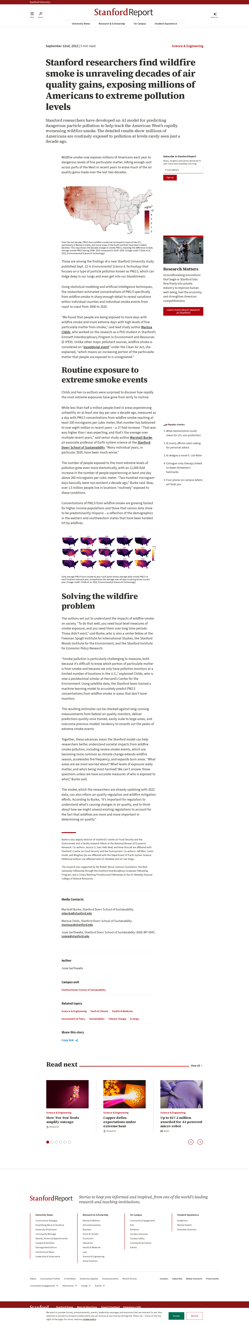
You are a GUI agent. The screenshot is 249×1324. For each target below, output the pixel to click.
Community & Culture (140, 1243)
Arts (132, 1225)
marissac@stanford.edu (77, 925)
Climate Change (117, 1019)
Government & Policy (73, 1019)
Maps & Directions (87, 1307)
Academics (182, 1220)
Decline (194, 1316)
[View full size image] (109, 212)
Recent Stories (129, 1278)
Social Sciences (90, 1261)
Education (88, 1243)
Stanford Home (64, 1307)
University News (81, 24)
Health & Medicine (122, 1011)
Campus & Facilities (44, 1243)
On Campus (140, 24)
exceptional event (96, 347)
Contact (164, 1278)
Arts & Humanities (92, 1225)
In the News (70, 1278)
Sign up (170, 177)
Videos (33, 1278)
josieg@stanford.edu (75, 936)
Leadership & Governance (47, 1256)
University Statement (46, 1229)
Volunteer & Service (186, 1229)
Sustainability (97, 1019)
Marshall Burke (141, 437)
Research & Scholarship (112, 24)
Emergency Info (132, 1307)
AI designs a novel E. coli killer (184, 455)
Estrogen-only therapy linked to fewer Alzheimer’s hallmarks (184, 467)
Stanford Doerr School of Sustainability (84, 990)
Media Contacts (194, 1278)
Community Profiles (50, 1278)
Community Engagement (142, 1220)
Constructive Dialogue (46, 1220)
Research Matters (91, 1220)
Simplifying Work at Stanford (49, 1225)
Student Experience (166, 24)
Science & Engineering (187, 46)
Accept (176, 1316)
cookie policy (89, 1319)
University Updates (89, 1278)
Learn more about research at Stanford (183, 311)
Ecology (134, 1019)
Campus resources (139, 1234)
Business (87, 1229)
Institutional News (44, 1252)
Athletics (134, 1229)
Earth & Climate (99, 1011)
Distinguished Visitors (46, 1247)
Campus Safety (137, 1238)
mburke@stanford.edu (77, 913)
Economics (88, 1238)
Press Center (212, 1278)
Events (133, 1247)
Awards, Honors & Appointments (51, 1238)
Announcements (110, 1278)
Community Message (45, 1234)
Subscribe (177, 1278)
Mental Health (184, 1225)
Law (85, 1252)
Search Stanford (110, 1307)
